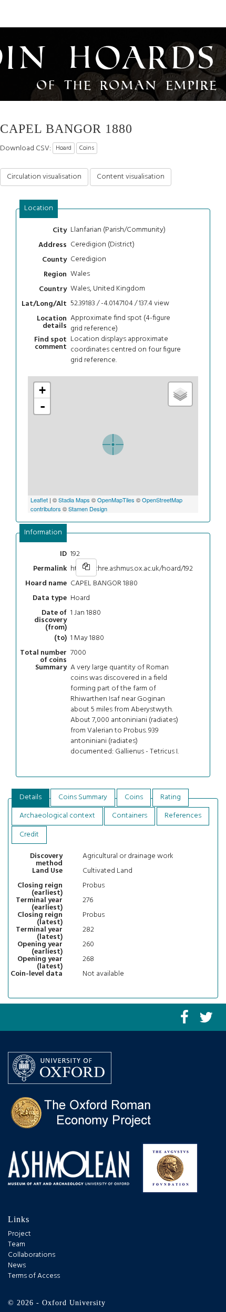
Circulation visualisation (44, 177)
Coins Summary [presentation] (82, 797)
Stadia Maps (74, 499)
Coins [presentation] (134, 797)
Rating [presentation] (170, 797)
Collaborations (31, 1255)
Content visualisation (131, 177)
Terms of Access (34, 1276)
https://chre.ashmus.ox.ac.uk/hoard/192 (131, 569)
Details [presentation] (30, 797)
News (17, 1265)
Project (19, 1234)
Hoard (63, 148)
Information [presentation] (43, 532)
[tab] (38, 209)
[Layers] (180, 394)
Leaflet (39, 499)
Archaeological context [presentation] (57, 816)
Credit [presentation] (29, 835)
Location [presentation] (38, 208)
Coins (86, 148)
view (161, 303)
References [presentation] (183, 816)
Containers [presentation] (129, 816)
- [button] (42, 406)
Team (16, 1244)
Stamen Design (87, 508)
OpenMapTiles (116, 499)
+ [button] (42, 390)
